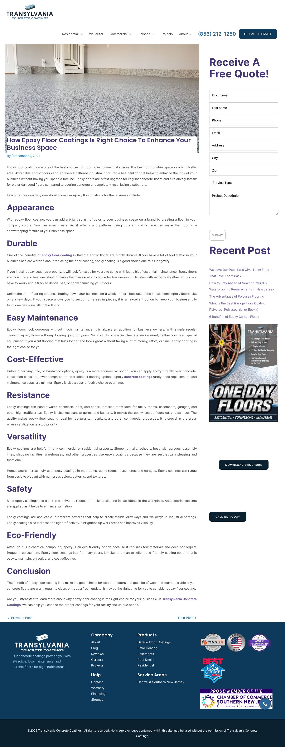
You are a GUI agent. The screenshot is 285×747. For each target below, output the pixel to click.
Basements (145, 654)
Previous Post (19, 618)
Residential (70, 34)
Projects (166, 34)
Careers (97, 660)
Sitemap (97, 700)
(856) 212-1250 (217, 34)
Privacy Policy (250, 221)
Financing (98, 694)
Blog (94, 648)
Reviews (97, 654)
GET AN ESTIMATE (258, 34)
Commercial (118, 34)
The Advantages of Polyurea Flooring (236, 296)
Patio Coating (147, 648)
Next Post (187, 618)
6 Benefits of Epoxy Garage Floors (234, 317)
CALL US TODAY (228, 517)
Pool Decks (145, 660)
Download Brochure (243, 465)
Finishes (144, 34)
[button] (265, 704)
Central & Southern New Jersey (160, 682)
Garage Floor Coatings (154, 642)
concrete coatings (138, 377)
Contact (97, 682)
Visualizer (96, 34)
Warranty (97, 688)
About (183, 34)
